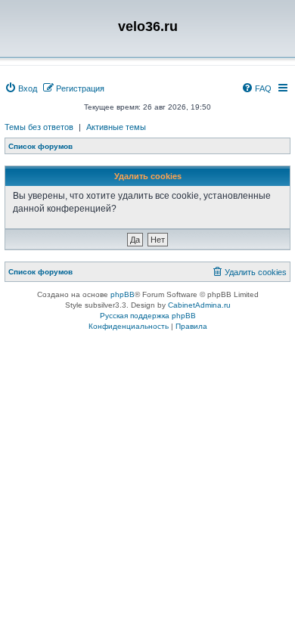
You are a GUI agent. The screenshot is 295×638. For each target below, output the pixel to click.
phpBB (122, 294)
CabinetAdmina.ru (199, 305)
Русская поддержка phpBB (148, 315)
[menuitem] (21, 88)
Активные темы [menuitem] (116, 127)
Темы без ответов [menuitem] (39, 127)
